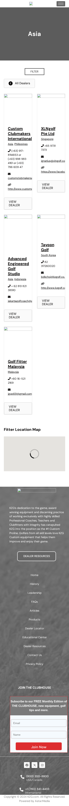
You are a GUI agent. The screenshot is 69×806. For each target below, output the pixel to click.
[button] (34, 71)
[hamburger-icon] (61, 3)
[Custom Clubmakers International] (18, 97)
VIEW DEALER (14, 203)
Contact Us (34, 655)
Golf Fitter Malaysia (17, 364)
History (34, 584)
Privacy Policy (34, 664)
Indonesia (20, 279)
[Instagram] (42, 765)
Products (34, 619)
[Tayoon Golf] (51, 217)
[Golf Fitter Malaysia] (18, 329)
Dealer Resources (35, 646)
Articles (34, 610)
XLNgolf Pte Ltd (48, 131)
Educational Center (34, 637)
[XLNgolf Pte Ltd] (51, 97)
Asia (10, 144)
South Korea (48, 255)
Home (34, 575)
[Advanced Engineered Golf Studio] (18, 217)
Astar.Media (42, 801)
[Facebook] (27, 765)
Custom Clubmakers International (20, 133)
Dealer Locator (34, 628)
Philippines (21, 144)
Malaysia (13, 372)
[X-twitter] (34, 765)
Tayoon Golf (47, 247)
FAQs (34, 601)
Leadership (35, 593)
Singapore (47, 139)
